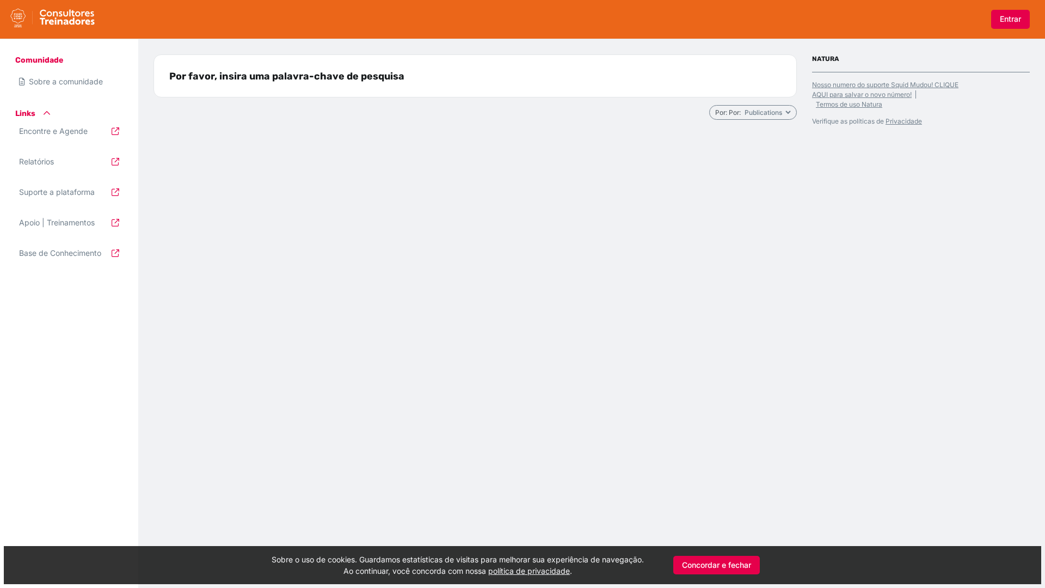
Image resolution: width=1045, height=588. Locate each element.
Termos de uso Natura (849, 104)
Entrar (1010, 18)
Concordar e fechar (716, 564)
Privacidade (904, 121)
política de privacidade (529, 570)
